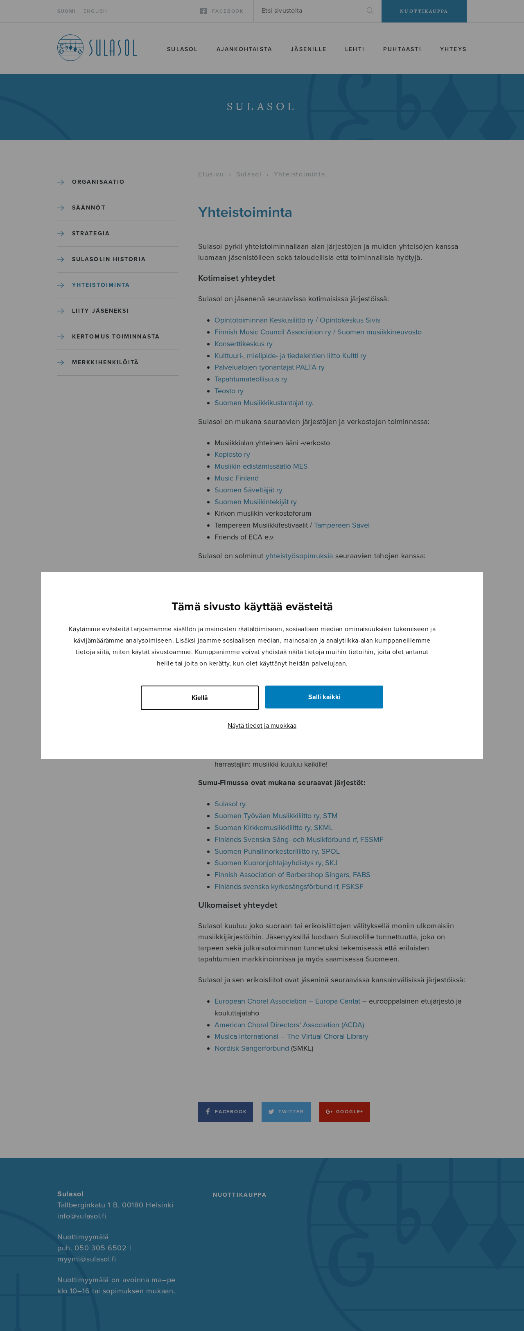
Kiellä (200, 698)
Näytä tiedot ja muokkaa (262, 726)
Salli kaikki (324, 697)
